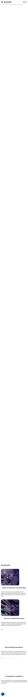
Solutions (7, 4)
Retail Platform (13, 4)
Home (2, 4)
